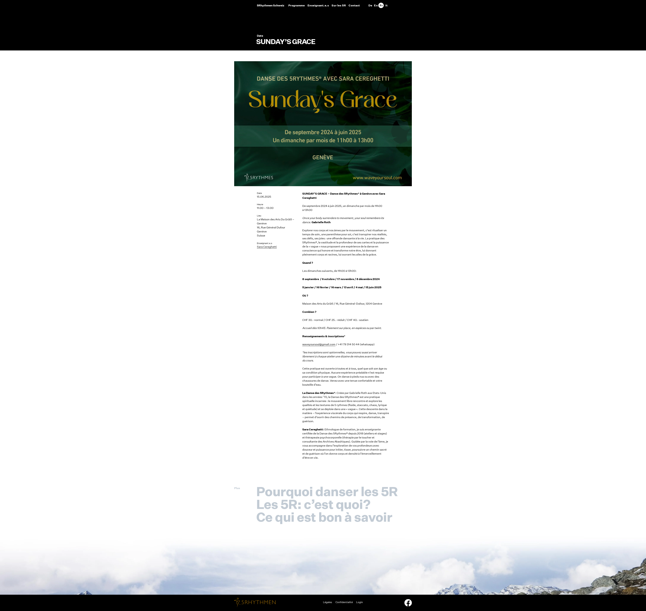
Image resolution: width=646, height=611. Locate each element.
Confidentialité (344, 602)
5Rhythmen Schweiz (270, 5)
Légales (327, 602)
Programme (296, 5)
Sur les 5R (339, 5)
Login (359, 602)
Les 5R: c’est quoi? (313, 504)
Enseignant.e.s (318, 5)
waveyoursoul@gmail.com (318, 344)
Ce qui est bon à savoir (324, 517)
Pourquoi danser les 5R (327, 491)
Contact (354, 5)
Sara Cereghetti (267, 246)
